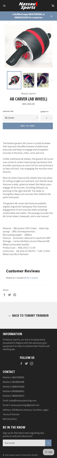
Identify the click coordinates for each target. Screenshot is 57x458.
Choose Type (8, 111)
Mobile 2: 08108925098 (13, 381)
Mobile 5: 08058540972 (13, 395)
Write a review (31, 277)
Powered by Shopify (29, 455)
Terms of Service (11, 414)
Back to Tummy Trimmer (30, 315)
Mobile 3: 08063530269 (13, 386)
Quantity (44, 112)
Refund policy (10, 418)
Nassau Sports (15, 455)
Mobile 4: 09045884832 (13, 391)
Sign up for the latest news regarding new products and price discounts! (23, 434)
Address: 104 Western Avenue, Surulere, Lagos (25, 409)
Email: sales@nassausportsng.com (19, 400)
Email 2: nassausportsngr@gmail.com (21, 405)
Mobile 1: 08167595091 (13, 377)
